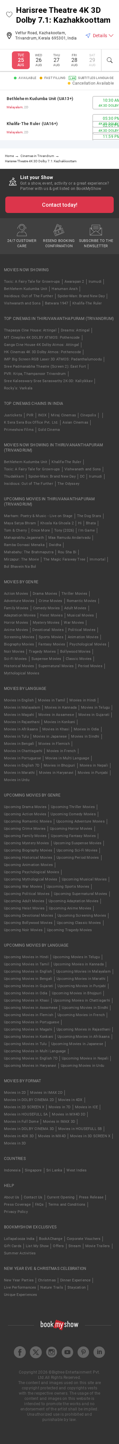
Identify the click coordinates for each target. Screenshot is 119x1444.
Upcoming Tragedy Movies (69, 930)
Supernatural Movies (56, 666)
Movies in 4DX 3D (19, 1136)
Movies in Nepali (94, 765)
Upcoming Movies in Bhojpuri (76, 993)
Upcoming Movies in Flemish (28, 1015)
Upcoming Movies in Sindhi (85, 1008)
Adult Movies (75, 608)
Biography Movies (19, 644)
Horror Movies (16, 622)
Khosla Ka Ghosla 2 (57, 523)
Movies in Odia (86, 729)
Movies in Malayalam (22, 707)
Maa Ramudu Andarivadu (69, 538)
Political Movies (82, 630)
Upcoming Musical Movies (84, 879)
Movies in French (61, 751)
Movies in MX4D (52, 1136)
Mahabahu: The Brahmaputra (29, 552)
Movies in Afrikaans (21, 729)
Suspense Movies (46, 659)
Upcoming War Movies (23, 886)
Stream (74, 1246)
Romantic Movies (82, 601)
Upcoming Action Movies (25, 814)
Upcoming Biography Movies (28, 850)
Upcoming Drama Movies (25, 807)
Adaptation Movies (20, 615)
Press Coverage (17, 1204)
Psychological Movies (87, 644)
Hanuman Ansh (64, 289)
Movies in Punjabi (93, 773)
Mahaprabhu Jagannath (24, 538)
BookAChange (50, 1239)
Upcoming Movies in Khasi (26, 1000)
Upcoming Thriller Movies (73, 807)
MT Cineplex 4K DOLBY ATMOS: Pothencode (42, 337)
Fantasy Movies (51, 644)
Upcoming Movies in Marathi (81, 979)
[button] (9, 15)
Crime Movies (50, 601)
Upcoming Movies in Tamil (26, 964)
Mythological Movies (21, 673)
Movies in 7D (59, 1107)
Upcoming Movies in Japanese (77, 1044)
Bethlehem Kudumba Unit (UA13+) (40, 98)
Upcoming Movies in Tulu (25, 1044)
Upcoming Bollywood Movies (28, 923)
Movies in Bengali (19, 744)
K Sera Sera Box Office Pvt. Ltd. (31, 422)
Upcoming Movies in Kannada (79, 964)
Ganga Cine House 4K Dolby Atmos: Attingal (41, 345)
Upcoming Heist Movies (24, 908)
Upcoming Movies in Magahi (28, 1029)
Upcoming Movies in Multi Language (35, 1051)
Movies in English (19, 700)
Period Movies (90, 666)
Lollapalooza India (19, 1239)
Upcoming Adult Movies (24, 901)
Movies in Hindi (82, 700)
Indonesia (12, 1170)
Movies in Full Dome (21, 1121)
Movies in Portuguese (22, 758)
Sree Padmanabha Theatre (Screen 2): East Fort (45, 366)
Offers (58, 1246)
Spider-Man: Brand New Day (81, 296)
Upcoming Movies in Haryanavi (30, 1065)
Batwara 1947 (56, 303)
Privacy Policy (16, 1212)
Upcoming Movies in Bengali (28, 979)
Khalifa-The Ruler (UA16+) (32, 123)
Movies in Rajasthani (22, 722)
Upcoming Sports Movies (68, 886)
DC (82, 476)
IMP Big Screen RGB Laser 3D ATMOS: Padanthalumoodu (53, 359)
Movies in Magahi (19, 715)
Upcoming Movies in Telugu (76, 957)
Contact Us (33, 1197)
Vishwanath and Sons (22, 303)
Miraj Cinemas (63, 415)
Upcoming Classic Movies (79, 923)
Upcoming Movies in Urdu (82, 1065)
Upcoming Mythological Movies (31, 879)
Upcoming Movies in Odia (26, 993)
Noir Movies (14, 651)
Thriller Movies (74, 593)
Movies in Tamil (51, 700)
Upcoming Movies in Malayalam (83, 971)
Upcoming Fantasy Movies (73, 836)
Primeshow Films (19, 430)
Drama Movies (45, 593)
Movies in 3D (15, 1143)
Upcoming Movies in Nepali (85, 1058)
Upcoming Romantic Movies (28, 821)
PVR (30, 415)
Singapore (33, 1170)
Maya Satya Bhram (20, 523)
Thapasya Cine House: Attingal (30, 330)
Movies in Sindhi (85, 736)
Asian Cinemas (75, 422)
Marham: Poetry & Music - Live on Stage (38, 516)
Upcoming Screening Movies (82, 915)
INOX (42, 415)
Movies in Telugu (95, 707)
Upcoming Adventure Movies (80, 821)
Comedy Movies (46, 608)
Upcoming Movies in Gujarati (28, 986)
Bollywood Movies (75, 651)
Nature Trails (51, 1287)
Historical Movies (19, 666)
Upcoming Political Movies (27, 894)
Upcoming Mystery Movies (26, 843)
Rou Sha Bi (67, 552)
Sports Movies (51, 637)
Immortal (97, 559)
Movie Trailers (97, 1246)
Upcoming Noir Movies (23, 930)
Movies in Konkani (59, 722)
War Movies (74, 622)
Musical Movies (80, 615)
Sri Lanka (54, 1170)
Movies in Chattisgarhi (23, 751)
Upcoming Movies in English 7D (31, 1058)
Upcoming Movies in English (28, 971)
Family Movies (16, 608)
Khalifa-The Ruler (87, 303)
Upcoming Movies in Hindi (26, 957)
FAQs (39, 1204)
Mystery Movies (46, 622)
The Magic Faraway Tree (64, 559)
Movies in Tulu (16, 736)
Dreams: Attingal (75, 330)
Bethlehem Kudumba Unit (25, 289)
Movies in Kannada (61, 707)
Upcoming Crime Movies (25, 829)
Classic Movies (79, 659)
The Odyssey (68, 484)
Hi (80, 523)
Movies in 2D (15, 1092)
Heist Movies (51, 615)
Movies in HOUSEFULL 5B (80, 1129)
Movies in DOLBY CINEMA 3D (29, 1129)
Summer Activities (20, 1253)
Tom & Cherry (15, 530)
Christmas (47, 1280)
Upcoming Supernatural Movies (80, 894)
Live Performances (20, 1287)
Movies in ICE (86, 1107)
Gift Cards (12, 1246)
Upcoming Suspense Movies (78, 843)
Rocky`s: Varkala (18, 388)
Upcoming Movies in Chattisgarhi (82, 1000)
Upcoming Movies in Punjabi (82, 986)
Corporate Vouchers (84, 1239)
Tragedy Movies (42, 651)
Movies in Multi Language (67, 758)
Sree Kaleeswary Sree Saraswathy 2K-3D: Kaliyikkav (48, 381)
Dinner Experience (75, 1280)
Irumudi (95, 281)
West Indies (76, 1170)
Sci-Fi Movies (15, 659)
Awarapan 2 (74, 281)
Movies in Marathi (19, 773)
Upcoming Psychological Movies (31, 872)
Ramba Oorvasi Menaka (24, 545)
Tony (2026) (64, 530)
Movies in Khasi (55, 729)
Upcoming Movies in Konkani (28, 1037)
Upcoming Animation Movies (28, 865)
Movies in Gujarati (94, 715)
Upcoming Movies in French (81, 1015)
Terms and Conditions (67, 1204)
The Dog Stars (89, 516)
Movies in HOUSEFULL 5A (26, 1114)
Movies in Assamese (56, 715)
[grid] (59, 115)
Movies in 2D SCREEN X (24, 1107)
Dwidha (55, 545)
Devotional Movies (47, 630)
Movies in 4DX (70, 1100)
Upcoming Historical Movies (28, 857)
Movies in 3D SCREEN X (90, 1136)
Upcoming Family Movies (25, 836)
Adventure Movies (19, 601)
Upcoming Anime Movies (70, 908)
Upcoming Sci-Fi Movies (77, 850)
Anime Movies (16, 630)
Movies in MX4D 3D (68, 1114)
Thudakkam (14, 476)
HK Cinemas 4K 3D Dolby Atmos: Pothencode (42, 352)
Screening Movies (19, 637)
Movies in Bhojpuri (59, 765)
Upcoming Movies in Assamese (31, 1008)
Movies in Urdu (16, 780)
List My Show (37, 1246)
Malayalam (15, 107)
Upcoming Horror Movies (71, 829)
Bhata (91, 523)
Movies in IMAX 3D (59, 1121)
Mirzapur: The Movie (21, 559)
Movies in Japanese (50, 736)
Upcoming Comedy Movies (73, 814)
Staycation (76, 1287)
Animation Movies (83, 637)
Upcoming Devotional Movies (28, 915)
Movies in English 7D (21, 765)
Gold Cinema (49, 430)
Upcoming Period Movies (78, 857)
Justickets (13, 415)
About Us (12, 1197)
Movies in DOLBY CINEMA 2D (29, 1100)
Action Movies (16, 593)
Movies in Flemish (53, 744)
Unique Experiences (20, 1295)
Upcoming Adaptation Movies (74, 901)
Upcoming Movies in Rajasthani (83, 1029)
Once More (40, 530)
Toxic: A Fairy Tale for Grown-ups (32, 281)
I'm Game (86, 530)
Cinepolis (88, 415)
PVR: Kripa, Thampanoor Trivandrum (35, 374)
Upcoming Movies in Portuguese (31, 1022)
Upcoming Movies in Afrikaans (84, 1037)
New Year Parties (19, 1280)
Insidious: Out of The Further (28, 296)
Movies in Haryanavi (56, 773)
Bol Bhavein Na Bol (20, 566)
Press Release (91, 1197)
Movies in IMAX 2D (46, 1092)
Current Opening (61, 1197)
